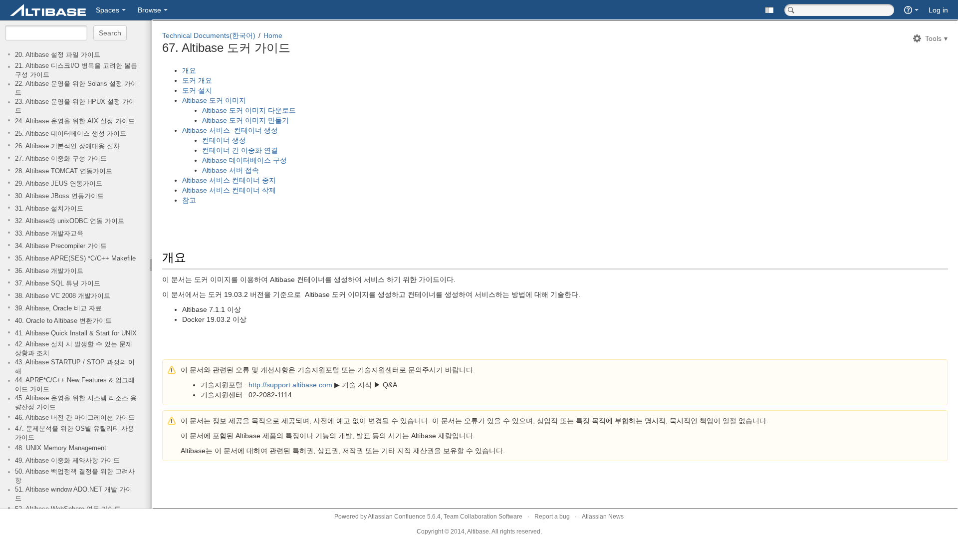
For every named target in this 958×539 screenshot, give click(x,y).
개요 (190, 70)
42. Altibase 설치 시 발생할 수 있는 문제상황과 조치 (73, 349)
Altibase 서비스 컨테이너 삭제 (229, 190)
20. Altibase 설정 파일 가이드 (57, 54)
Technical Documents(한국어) (208, 35)
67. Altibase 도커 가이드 (226, 47)
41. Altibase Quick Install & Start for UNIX (76, 333)
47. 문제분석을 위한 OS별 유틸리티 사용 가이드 (74, 433)
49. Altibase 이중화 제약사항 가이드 (67, 460)
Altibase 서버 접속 (230, 170)
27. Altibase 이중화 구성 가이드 (61, 158)
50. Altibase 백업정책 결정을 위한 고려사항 (75, 476)
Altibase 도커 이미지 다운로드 (250, 110)
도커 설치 (198, 90)
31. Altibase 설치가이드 (49, 208)
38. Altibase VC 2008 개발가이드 (62, 295)
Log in (938, 10)
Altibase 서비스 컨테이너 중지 (229, 180)
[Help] (911, 10)
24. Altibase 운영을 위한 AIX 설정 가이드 (75, 121)
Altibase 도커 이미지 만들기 (245, 120)
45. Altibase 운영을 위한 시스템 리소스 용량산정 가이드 (76, 403)
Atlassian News (603, 516)
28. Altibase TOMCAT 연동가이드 (63, 171)
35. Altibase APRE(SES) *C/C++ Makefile (75, 258)
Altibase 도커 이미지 (216, 100)
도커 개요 (198, 80)
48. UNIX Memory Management (60, 448)
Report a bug (552, 516)
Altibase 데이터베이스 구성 (244, 160)
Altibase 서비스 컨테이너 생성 (231, 130)
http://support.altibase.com (290, 385)
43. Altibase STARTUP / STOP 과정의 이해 (75, 367)
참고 (189, 200)
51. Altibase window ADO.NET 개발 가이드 (73, 494)
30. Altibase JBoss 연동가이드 (59, 196)
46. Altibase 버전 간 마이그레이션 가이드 (75, 417)
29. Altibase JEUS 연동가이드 (58, 183)
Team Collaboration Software (483, 516)
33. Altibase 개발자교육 (49, 233)
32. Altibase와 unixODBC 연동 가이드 (69, 221)
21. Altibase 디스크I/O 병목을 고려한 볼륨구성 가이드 (76, 70)
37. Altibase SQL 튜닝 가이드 (57, 283)
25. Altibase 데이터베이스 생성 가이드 (70, 133)
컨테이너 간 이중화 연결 (240, 150)
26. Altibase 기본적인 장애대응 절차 (67, 146)
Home (272, 35)
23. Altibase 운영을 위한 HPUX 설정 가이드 (75, 106)
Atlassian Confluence (397, 516)
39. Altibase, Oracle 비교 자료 (58, 308)
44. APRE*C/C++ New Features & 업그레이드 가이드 (75, 385)
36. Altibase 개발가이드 (49, 271)
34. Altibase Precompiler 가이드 (61, 246)
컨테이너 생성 (224, 140)
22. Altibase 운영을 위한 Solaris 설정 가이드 (76, 88)
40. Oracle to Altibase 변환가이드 (63, 320)
